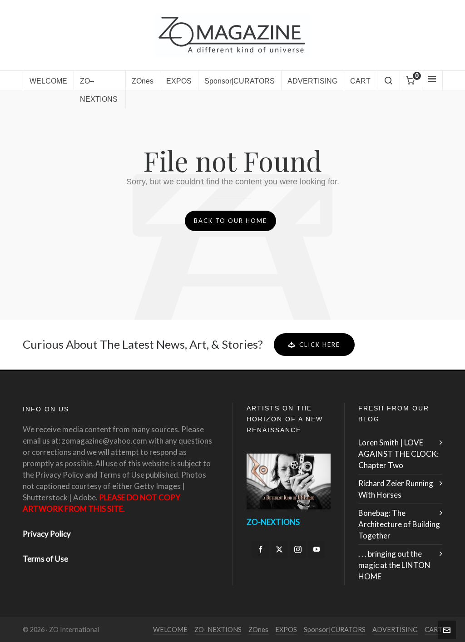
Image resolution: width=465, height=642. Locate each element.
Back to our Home (230, 220)
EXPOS (286, 629)
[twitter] (279, 549)
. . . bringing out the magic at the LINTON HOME (394, 565)
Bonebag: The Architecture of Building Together (399, 524)
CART (433, 629)
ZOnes (258, 629)
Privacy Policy (47, 533)
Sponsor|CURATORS (335, 629)
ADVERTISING (395, 629)
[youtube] (316, 549)
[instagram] (298, 549)
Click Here (319, 344)
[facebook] (260, 549)
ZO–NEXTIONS (218, 629)
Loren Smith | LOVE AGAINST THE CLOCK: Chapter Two (398, 454)
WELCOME (170, 629)
